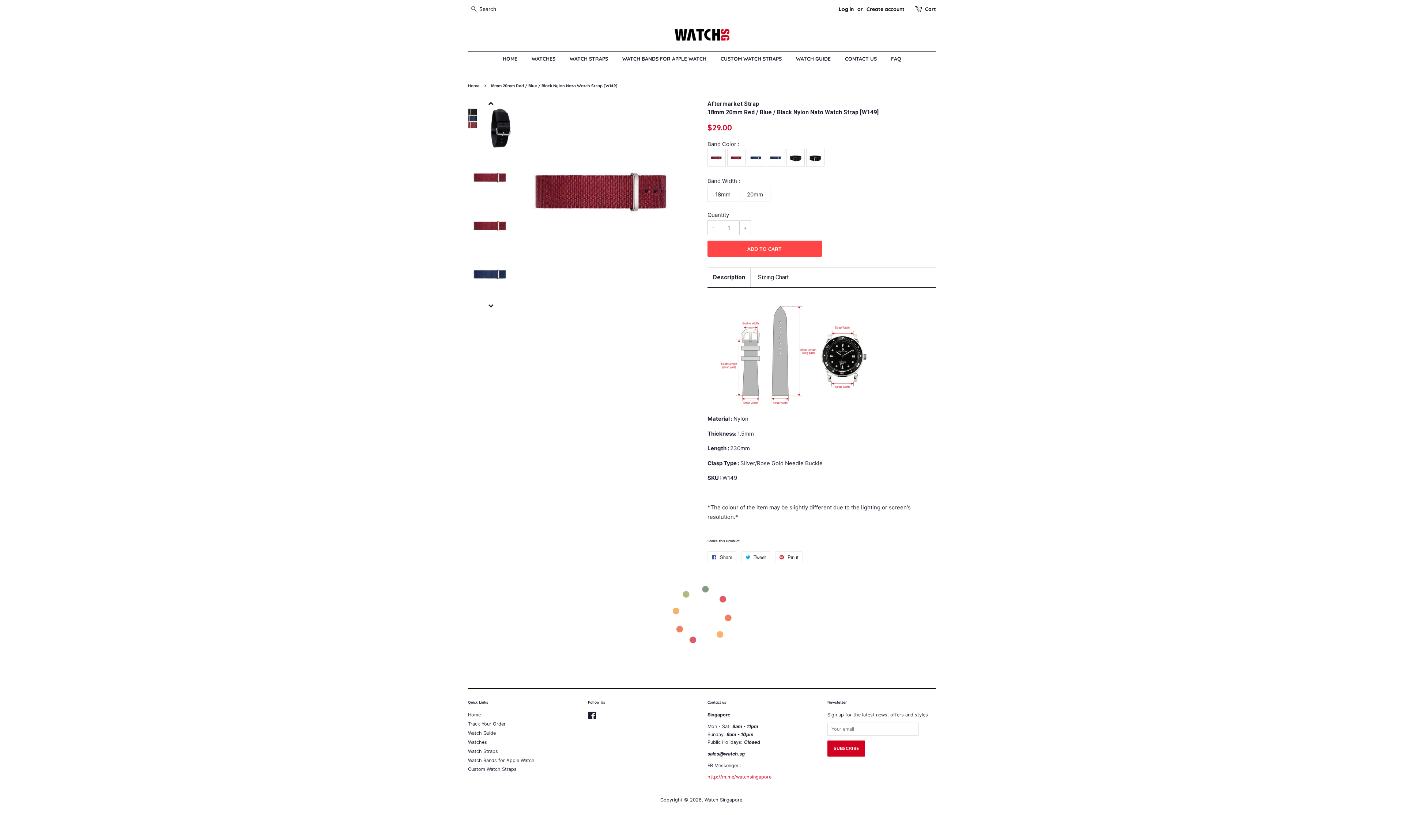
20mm (755, 194)
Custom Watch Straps (751, 59)
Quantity (718, 214)
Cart (930, 9)
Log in (846, 9)
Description (729, 277)
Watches (543, 59)
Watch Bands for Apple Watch (664, 59)
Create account (886, 9)
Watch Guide (813, 59)
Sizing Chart (773, 277)
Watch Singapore (723, 800)
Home (510, 59)
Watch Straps (589, 59)
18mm (723, 194)
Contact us (861, 59)
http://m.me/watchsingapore (739, 777)
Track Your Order (487, 724)
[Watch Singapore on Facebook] (592, 717)
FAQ (896, 59)
